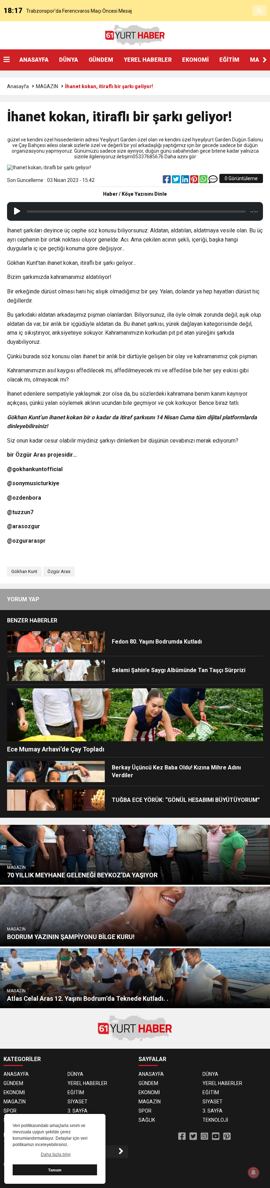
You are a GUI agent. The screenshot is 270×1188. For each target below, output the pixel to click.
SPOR (10, 1111)
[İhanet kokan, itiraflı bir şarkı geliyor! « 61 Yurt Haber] (135, 35)
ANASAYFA (34, 59)
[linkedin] (185, 181)
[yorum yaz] (213, 181)
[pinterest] (194, 181)
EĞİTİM (229, 59)
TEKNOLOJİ (215, 1120)
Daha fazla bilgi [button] (56, 1154)
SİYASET (78, 1101)
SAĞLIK (147, 1120)
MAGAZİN (47, 86)
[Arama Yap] (259, 11)
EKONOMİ (195, 59)
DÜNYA (68, 59)
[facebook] (167, 181)
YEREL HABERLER (148, 59)
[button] (264, 60)
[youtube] (215, 1136)
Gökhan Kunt (24, 571)
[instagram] (204, 1136)
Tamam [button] (55, 1170)
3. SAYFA (78, 1111)
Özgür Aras (58, 571)
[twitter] (176, 181)
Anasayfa (18, 86)
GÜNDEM (101, 59)
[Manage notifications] (253, 1172)
